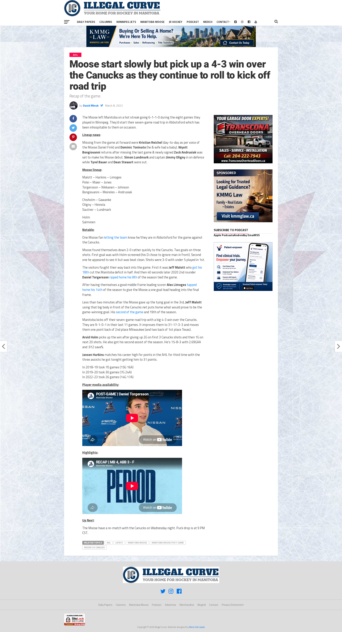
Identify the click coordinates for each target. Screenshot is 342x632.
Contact (223, 22)
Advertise (170, 605)
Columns (105, 22)
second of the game (129, 311)
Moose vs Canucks (94, 547)
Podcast (193, 22)
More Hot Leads (197, 627)
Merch (207, 22)
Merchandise (187, 605)
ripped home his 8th (123, 277)
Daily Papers (86, 22)
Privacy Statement (233, 605)
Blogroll (202, 605)
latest (119, 542)
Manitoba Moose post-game (168, 542)
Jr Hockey (175, 22)
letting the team (115, 237)
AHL (109, 542)
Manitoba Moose (152, 22)
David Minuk (91, 105)
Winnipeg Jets (126, 22)
